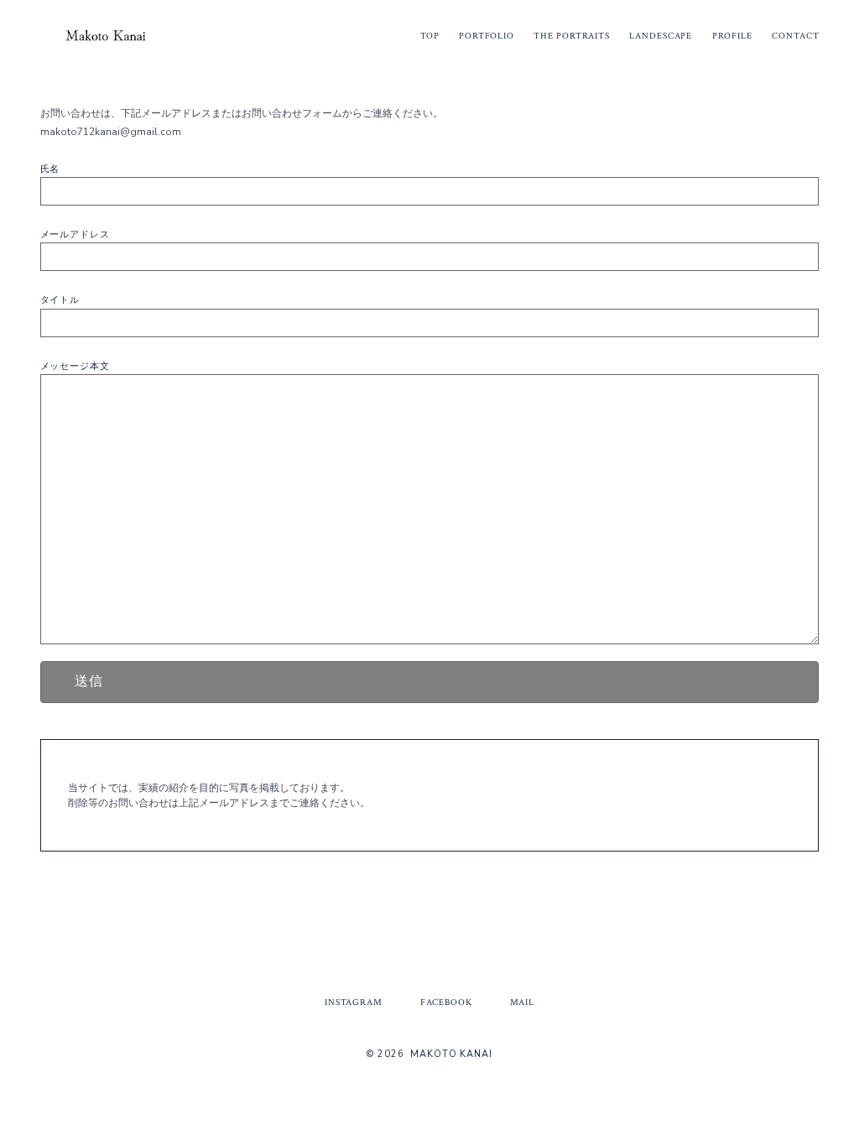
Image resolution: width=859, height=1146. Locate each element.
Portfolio (486, 36)
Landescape (660, 36)
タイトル (60, 299)
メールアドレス (75, 234)
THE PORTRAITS (571, 36)
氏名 (50, 169)
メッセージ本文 (75, 366)
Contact (795, 36)
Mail (522, 1002)
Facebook (446, 1002)
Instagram (354, 1002)
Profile (732, 36)
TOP (430, 36)
